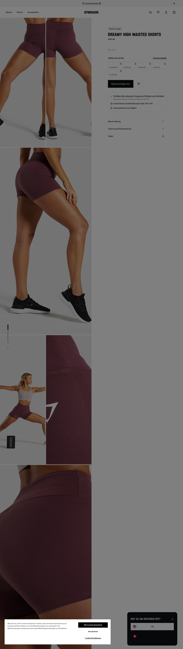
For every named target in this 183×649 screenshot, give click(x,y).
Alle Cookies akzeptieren (93, 625)
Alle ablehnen (93, 632)
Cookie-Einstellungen (93, 638)
